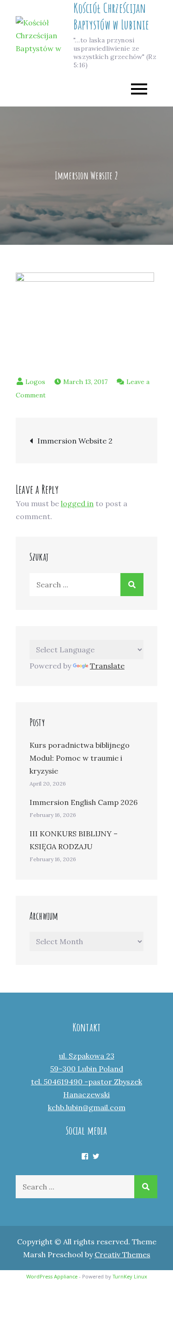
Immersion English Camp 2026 (83, 802)
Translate (107, 665)
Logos (35, 382)
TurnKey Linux (130, 1276)
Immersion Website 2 (75, 440)
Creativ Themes (122, 1254)
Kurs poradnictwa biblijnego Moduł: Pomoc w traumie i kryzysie (80, 757)
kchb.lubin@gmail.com (86, 1107)
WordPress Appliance (52, 1276)
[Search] (131, 584)
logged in (77, 503)
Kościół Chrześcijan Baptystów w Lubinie (111, 16)
